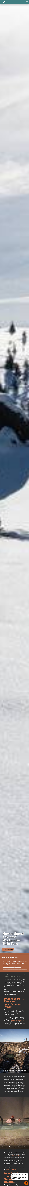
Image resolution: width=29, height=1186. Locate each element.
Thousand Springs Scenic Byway (17, 1020)
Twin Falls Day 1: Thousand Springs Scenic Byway (15, 961)
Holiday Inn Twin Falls (11, 1169)
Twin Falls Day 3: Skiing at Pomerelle (12, 967)
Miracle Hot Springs (17, 1155)
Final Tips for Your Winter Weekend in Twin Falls (15, 969)
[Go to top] (26, 1183)
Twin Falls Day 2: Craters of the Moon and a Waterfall (14, 964)
